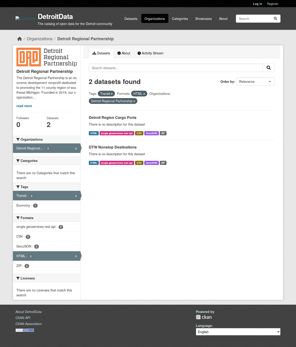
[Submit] (275, 19)
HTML (93, 133)
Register (272, 3)
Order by (227, 81)
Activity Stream (152, 53)
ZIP (163, 133)
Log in (257, 3)
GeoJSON (151, 133)
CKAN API (22, 317)
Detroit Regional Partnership (85, 38)
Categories (180, 18)
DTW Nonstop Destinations (113, 147)
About (223, 18)
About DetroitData (28, 311)
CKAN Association (28, 323)
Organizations (155, 18)
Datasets (130, 18)
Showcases (203, 18)
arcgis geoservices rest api (117, 133)
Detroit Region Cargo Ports (112, 117)
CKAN (204, 317)
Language (204, 325)
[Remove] (112, 94)
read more (24, 105)
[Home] (19, 38)
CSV (139, 133)
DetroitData (55, 16)
